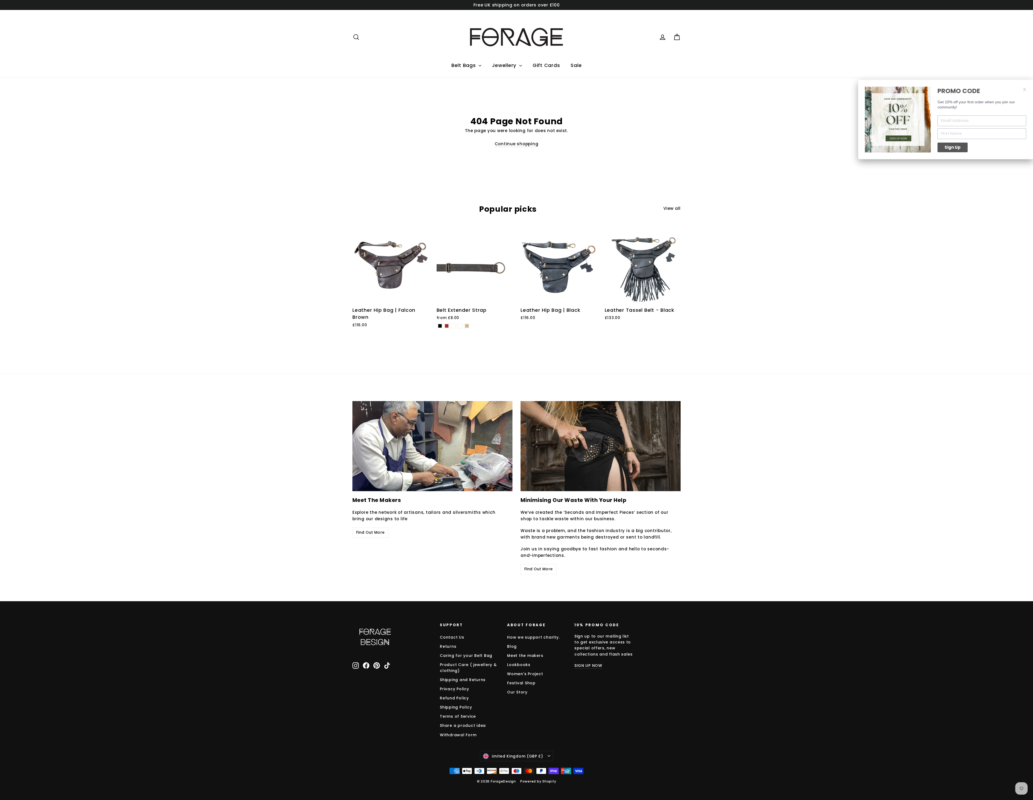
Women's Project (525, 674)
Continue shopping (517, 144)
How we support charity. (533, 637)
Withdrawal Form (458, 735)
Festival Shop (521, 683)
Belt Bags (464, 65)
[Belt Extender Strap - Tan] (467, 326)
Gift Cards (546, 65)
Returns (448, 646)
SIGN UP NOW (588, 665)
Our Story (517, 692)
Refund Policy (454, 698)
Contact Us (452, 637)
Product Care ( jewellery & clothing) (468, 667)
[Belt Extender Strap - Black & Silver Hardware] (453, 326)
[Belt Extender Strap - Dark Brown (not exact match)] (460, 326)
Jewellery (505, 65)
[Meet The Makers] (432, 446)
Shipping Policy (456, 707)
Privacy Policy (454, 689)
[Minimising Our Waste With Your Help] (601, 446)
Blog (512, 646)
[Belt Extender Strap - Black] (440, 326)
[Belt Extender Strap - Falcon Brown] (446, 326)
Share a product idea (463, 725)
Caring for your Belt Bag (466, 655)
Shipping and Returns (463, 679)
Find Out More (370, 532)
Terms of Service (458, 716)
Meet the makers (525, 655)
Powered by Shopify (538, 781)
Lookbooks (518, 664)
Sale (576, 65)
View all (672, 208)
